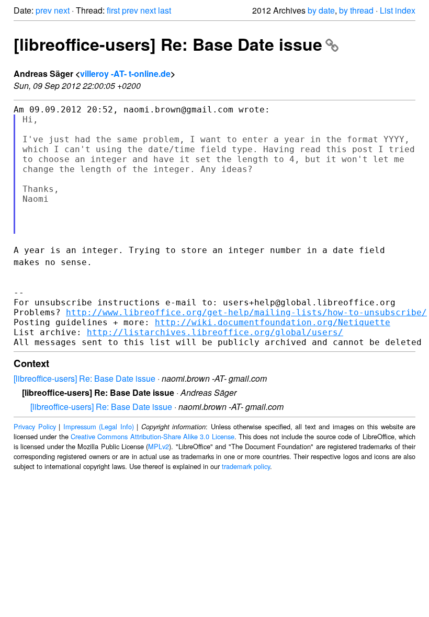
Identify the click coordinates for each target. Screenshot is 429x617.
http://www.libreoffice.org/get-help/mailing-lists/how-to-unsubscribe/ (246, 312)
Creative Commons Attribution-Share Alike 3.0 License (152, 436)
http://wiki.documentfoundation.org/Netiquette (272, 322)
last (164, 10)
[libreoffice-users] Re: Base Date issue (168, 44)
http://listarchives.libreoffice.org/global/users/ (215, 332)
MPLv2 (158, 446)
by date (321, 10)
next (62, 10)
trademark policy (246, 466)
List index (397, 10)
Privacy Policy (35, 426)
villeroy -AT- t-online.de (125, 73)
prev (44, 10)
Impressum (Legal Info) (98, 426)
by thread (356, 10)
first (113, 10)
